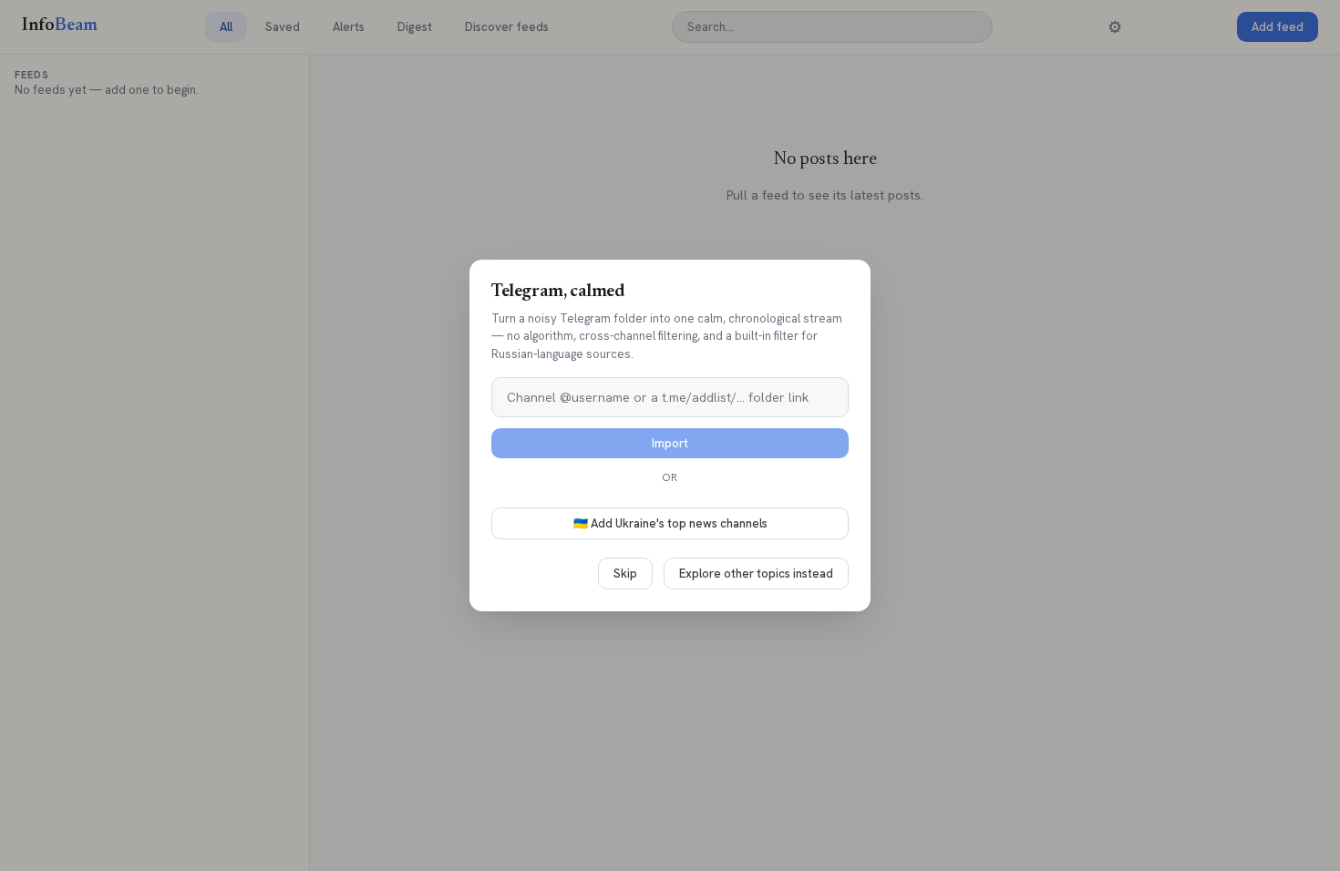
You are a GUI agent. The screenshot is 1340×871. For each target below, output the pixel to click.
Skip (625, 573)
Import (670, 443)
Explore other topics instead (756, 573)
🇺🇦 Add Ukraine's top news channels (670, 523)
